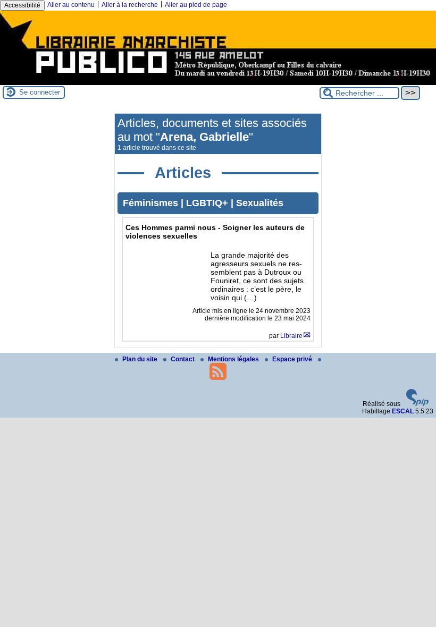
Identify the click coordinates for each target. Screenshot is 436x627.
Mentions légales (234, 359)
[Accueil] (218, 81)
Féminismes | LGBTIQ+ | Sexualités (203, 203)
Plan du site (140, 359)
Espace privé (293, 359)
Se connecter (39, 92)
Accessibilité (22, 5)
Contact (183, 359)
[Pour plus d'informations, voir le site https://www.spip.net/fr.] (417, 404)
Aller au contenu (71, 5)
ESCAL (403, 411)
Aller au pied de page (196, 5)
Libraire (291, 336)
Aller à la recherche (130, 5)
